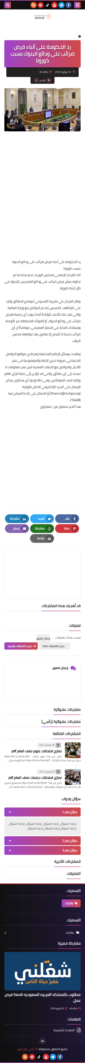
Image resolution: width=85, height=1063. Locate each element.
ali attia (73, 1008)
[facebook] (68, 5)
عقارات (69, 903)
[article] (42, 563)
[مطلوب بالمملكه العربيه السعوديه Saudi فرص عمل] (42, 971)
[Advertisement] (42, 209)
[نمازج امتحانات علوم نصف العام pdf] (73, 750)
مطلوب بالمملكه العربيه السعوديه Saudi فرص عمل (43, 997)
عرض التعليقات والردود (20, 646)
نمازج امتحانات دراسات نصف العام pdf (35, 777)
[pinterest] (40, 5)
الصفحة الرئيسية (64, 1030)
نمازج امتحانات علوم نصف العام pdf (37, 751)
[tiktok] (47, 5)
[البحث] (7, 5)
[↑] (42, 1041)
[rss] (34, 5)
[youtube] (54, 5)
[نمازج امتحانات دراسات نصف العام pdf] (73, 777)
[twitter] (61, 5)
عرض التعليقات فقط (54, 646)
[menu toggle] (77, 5)
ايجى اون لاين (25, 1049)
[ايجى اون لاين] (42, 16)
